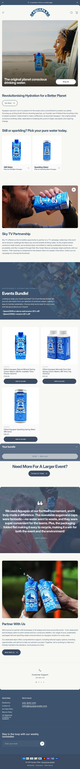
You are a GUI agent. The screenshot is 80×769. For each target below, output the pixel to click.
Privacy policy (39, 765)
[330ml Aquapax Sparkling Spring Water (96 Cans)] (20, 405)
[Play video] (40, 206)
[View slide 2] (39, 682)
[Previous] (3, 2)
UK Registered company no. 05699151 (7, 717)
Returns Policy (7, 712)
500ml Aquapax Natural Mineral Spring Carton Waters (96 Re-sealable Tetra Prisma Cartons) (19, 371)
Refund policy (30, 765)
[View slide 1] (36, 682)
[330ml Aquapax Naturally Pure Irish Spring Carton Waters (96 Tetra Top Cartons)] (59, 345)
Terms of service (48, 765)
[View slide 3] (41, 682)
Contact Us (6, 706)
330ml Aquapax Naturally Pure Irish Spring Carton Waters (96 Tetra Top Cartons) (56, 371)
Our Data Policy (7, 709)
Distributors (6, 703)
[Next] (77, 2)
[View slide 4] (43, 682)
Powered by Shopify (48, 762)
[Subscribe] (42, 744)
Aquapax (6, 366)
